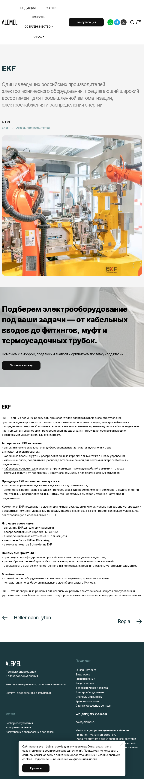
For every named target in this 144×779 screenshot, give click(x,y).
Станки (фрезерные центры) (93, 705)
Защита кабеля (85, 683)
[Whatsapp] (110, 22)
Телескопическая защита (92, 687)
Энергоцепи (83, 674)
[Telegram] (117, 22)
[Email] (124, 22)
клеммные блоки (15, 460)
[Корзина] (139, 22)
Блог (5, 127)
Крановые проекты (87, 701)
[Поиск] (132, 22)
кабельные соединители (20, 468)
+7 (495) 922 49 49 (91, 714)
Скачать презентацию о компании (28, 693)
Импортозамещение (18, 727)
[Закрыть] (122, 744)
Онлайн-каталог (86, 670)
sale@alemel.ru (85, 722)
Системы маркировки (89, 696)
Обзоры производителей (33, 127)
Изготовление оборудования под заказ (30, 731)
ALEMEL (9, 22)
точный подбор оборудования (24, 578)
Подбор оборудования (19, 723)
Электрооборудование (90, 692)
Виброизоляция (85, 678)
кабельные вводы (16, 456)
